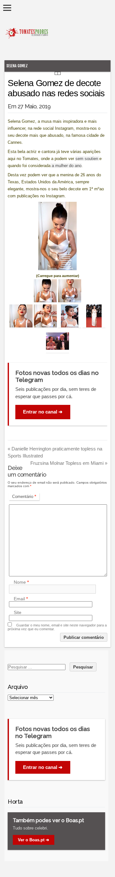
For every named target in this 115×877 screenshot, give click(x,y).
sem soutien (87, 158)
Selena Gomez (17, 65)
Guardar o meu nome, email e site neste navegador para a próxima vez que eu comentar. (57, 627)
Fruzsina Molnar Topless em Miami (68, 463)
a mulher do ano (65, 165)
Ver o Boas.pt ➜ (33, 839)
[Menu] (7, 8)
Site (17, 612)
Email (21, 598)
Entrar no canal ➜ (43, 411)
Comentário (24, 496)
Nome (21, 582)
